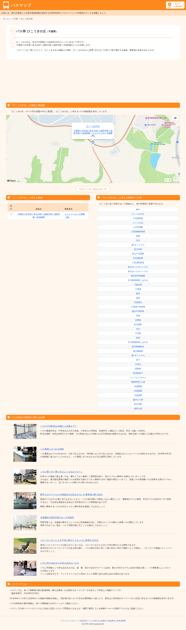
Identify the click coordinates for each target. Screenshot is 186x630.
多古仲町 (138, 404)
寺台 (138, 329)
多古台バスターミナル (138, 267)
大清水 (138, 364)
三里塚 (138, 289)
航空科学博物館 (138, 275)
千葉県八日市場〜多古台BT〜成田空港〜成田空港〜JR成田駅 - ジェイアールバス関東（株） (93, 133)
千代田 (138, 333)
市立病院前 (138, 258)
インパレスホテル (138, 377)
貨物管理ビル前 (138, 382)
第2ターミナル (138, 355)
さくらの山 (138, 222)
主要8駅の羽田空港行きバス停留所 (57, 517)
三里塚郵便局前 (138, 231)
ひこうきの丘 (93, 126)
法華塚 (138, 320)
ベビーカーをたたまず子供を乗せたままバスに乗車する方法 (69, 540)
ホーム (6, 18)
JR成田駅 (138, 386)
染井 (138, 298)
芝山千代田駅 (138, 253)
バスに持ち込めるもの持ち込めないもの (59, 563)
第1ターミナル (137, 245)
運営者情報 (121, 621)
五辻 (138, 240)
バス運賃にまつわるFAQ (52, 449)
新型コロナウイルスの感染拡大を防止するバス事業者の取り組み (71, 494)
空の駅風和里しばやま (138, 280)
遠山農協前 (138, 351)
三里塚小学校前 (138, 306)
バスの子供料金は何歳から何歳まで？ (58, 426)
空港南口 (138, 302)
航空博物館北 (138, 346)
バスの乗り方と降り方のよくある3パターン (61, 472)
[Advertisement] (93, 80)
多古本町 (138, 249)
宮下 (138, 360)
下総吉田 (138, 284)
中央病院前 (138, 218)
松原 (138, 337)
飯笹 (138, 293)
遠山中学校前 (138, 311)
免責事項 (111, 621)
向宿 (138, 315)
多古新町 (138, 324)
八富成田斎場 (138, 262)
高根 (138, 236)
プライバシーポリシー (69, 621)
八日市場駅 (138, 227)
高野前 (138, 368)
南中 (138, 209)
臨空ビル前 (138, 399)
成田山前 (138, 408)
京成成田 (138, 395)
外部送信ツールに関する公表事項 (93, 621)
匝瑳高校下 (138, 373)
